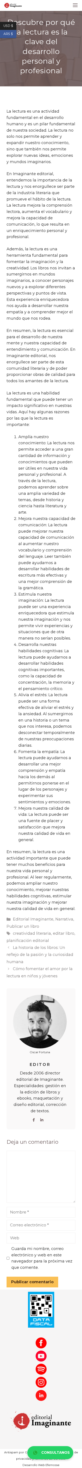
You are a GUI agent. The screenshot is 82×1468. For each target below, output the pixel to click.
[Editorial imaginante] (12, 5)
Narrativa (64, 919)
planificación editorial (28, 940)
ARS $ (9, 34)
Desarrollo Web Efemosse (41, 1465)
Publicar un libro (23, 926)
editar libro (63, 933)
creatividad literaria (32, 933)
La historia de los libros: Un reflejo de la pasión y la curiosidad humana (40, 954)
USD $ (9, 25)
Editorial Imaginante (33, 919)
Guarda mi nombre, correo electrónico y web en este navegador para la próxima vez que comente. (41, 1258)
